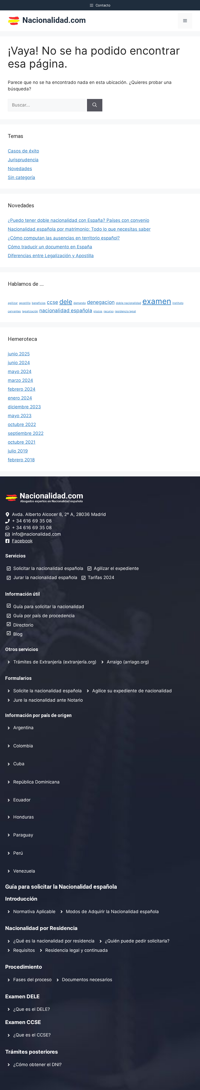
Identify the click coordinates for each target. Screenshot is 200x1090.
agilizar (13, 303)
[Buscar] (94, 105)
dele (65, 301)
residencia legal (125, 311)
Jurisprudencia (23, 159)
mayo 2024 (20, 371)
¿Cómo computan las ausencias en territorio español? (64, 238)
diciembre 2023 (24, 406)
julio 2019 (18, 451)
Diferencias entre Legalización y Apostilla (51, 255)
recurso (109, 311)
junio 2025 (19, 353)
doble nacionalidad (128, 303)
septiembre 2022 (25, 433)
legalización (30, 311)
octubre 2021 (21, 442)
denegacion (101, 302)
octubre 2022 (22, 424)
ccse (52, 302)
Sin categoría (21, 177)
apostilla (24, 303)
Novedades (20, 168)
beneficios (39, 303)
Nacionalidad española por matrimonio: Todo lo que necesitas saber (79, 229)
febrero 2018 (21, 459)
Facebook (22, 540)
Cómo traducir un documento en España (50, 246)
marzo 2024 (20, 380)
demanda (79, 303)
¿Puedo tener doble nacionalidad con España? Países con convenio (78, 220)
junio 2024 (19, 362)
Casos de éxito (23, 151)
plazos (97, 311)
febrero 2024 (21, 389)
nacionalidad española (65, 311)
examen (156, 301)
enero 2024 (20, 398)
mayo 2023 (20, 415)
